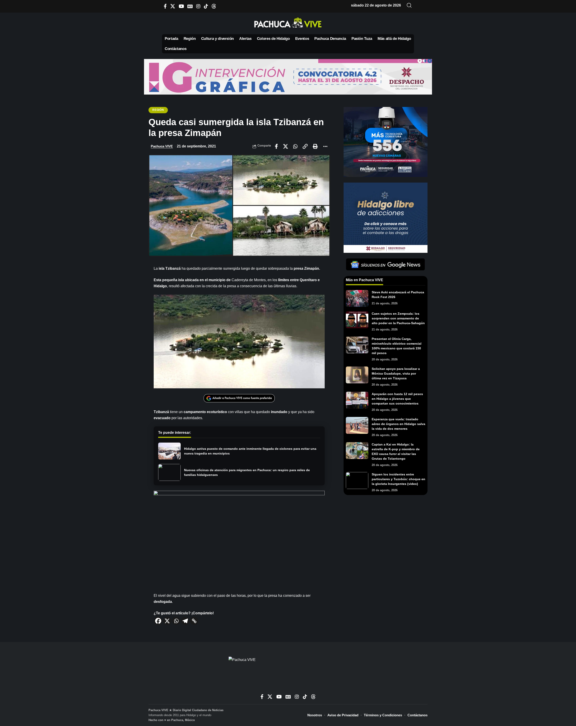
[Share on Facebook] (276, 146)
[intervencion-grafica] (288, 76)
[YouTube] (181, 6)
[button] (409, 5)
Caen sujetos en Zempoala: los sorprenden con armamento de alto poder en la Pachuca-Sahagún (398, 318)
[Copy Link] (194, 621)
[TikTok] (206, 6)
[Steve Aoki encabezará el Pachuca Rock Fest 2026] (357, 298)
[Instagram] (198, 6)
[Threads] (214, 6)
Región (158, 110)
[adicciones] (386, 217)
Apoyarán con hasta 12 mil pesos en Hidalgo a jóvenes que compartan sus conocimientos (397, 398)
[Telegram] (185, 621)
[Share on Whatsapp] (295, 146)
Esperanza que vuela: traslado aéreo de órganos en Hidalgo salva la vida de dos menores (398, 423)
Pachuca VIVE (162, 146)
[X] (173, 6)
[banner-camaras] (386, 142)
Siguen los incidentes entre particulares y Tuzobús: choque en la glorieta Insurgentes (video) (398, 479)
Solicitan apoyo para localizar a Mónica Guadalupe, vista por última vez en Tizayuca (396, 373)
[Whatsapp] (176, 621)
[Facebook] (165, 6)
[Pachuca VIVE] (288, 673)
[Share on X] (285, 146)
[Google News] (190, 6)
